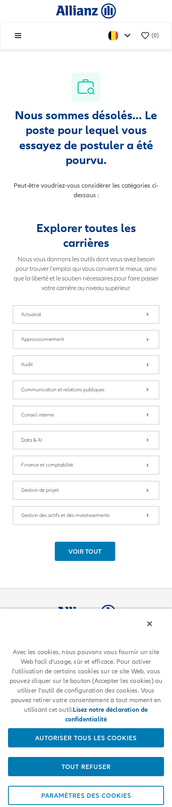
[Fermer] (149, 624)
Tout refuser (86, 766)
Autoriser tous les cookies (86, 737)
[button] (85, 551)
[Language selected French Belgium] (121, 36)
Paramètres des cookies (86, 795)
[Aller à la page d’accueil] (86, 10)
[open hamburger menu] (18, 35)
